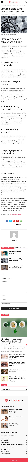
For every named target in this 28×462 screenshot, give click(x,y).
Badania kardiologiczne (15, 424)
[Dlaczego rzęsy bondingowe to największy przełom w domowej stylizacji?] (4, 364)
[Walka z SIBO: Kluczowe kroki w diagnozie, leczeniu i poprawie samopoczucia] (4, 356)
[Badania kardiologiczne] (4, 425)
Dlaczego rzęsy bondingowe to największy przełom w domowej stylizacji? (17, 364)
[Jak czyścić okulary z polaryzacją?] (4, 253)
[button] (26, 2)
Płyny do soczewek (5, 449)
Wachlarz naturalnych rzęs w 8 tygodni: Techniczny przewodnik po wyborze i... (18, 378)
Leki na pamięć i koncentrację (8, 435)
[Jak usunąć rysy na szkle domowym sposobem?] (4, 267)
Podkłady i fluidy (5, 451)
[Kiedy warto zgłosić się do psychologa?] (4, 411)
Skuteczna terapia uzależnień (16, 416)
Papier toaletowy (5, 442)
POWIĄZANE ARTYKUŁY (8, 247)
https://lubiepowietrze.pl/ (15, 214)
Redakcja (5, 14)
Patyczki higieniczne (5, 453)
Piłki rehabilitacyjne (5, 438)
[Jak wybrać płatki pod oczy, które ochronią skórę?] (4, 371)
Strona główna (4, 5)
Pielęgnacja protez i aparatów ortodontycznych (12, 444)
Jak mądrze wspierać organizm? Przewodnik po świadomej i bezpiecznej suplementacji (12, 341)
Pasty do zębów (5, 440)
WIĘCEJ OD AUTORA (20, 247)
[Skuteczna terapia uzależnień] (4, 418)
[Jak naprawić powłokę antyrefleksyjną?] (4, 260)
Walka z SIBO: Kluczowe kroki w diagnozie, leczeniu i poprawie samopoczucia (17, 356)
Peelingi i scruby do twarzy (7, 447)
